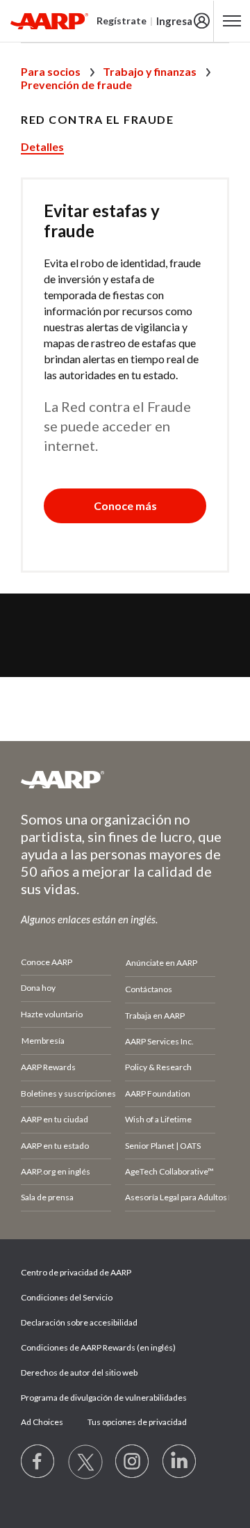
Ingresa (174, 21)
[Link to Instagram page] (132, 1462)
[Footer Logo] (125, 779)
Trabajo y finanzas (150, 71)
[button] (125, 506)
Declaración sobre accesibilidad (79, 1322)
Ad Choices (42, 1422)
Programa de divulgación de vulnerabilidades (104, 1397)
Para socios (51, 71)
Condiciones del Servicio (66, 1297)
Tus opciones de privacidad (137, 1422)
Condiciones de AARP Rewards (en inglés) (98, 1347)
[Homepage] (49, 20)
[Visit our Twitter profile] (85, 1462)
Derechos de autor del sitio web (79, 1372)
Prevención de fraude (76, 84)
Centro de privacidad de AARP (76, 1272)
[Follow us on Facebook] (38, 1462)
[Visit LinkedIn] (179, 1462)
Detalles (42, 146)
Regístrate (122, 20)
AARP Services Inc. (159, 1041)
